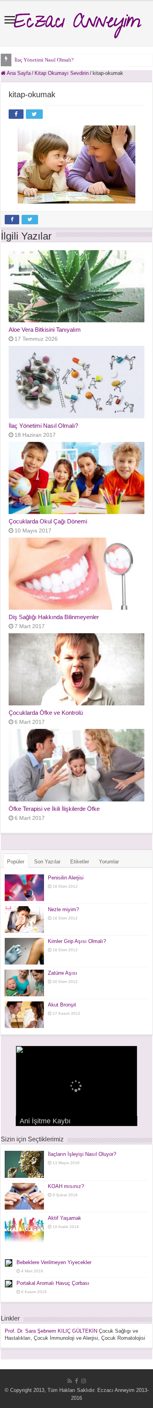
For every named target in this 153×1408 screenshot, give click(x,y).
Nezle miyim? (63, 909)
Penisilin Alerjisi (66, 878)
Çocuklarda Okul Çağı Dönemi (48, 521)
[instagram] (83, 1381)
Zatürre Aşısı (62, 973)
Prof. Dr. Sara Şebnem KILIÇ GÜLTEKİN (51, 1331)
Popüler (15, 862)
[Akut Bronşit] (24, 1014)
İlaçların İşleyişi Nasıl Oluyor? (82, 1154)
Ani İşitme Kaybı (45, 1121)
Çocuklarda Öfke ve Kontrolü (46, 712)
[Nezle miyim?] (24, 919)
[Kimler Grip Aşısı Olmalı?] (24, 951)
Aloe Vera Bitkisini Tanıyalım (45, 329)
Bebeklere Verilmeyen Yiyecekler (53, 1262)
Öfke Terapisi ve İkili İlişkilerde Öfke (54, 808)
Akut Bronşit (62, 1005)
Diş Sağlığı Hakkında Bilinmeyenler (54, 617)
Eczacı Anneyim (77, 23)
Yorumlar (109, 862)
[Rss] (70, 1381)
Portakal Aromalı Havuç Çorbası (52, 1283)
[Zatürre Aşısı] (24, 983)
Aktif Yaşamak (64, 1218)
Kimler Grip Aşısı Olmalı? (77, 941)
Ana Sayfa (18, 73)
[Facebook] (76, 1381)
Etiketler (79, 862)
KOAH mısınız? (66, 1186)
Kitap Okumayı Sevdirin (62, 73)
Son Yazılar (47, 862)
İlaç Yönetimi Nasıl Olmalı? (44, 60)
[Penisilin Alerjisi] (24, 887)
